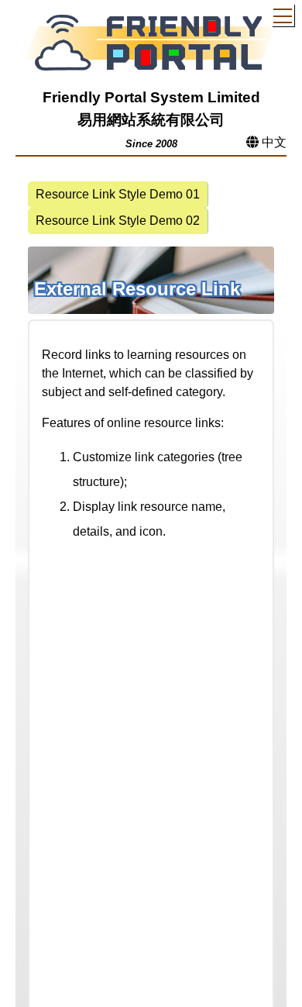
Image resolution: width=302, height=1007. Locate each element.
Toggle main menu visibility (283, 15)
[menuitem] (118, 194)
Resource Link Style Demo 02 (118, 220)
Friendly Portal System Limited (151, 97)
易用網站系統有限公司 (151, 120)
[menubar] (151, 207)
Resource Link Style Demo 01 (118, 194)
